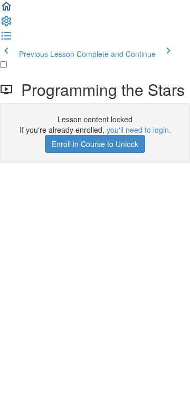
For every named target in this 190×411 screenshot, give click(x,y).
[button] (6, 9)
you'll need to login (138, 129)
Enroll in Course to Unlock (95, 144)
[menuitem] (6, 24)
